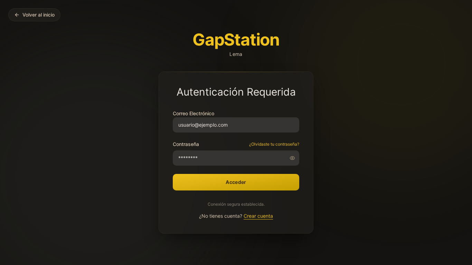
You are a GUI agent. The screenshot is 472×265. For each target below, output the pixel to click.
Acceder (236, 182)
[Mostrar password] (294, 158)
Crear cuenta (258, 216)
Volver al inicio (38, 15)
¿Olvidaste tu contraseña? (274, 144)
